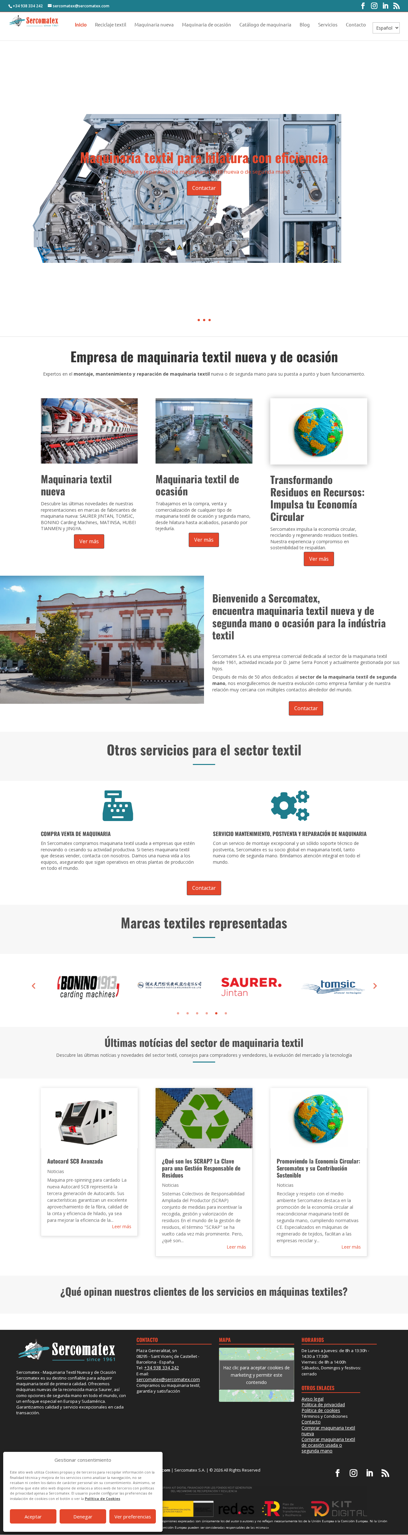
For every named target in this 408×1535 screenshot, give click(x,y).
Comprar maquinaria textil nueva (328, 1431)
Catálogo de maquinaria (265, 24)
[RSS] (396, 6)
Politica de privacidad (323, 1405)
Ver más (89, 541)
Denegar (82, 1516)
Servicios (328, 24)
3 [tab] (197, 1013)
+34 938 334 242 (28, 6)
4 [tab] (207, 1013)
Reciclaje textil (110, 24)
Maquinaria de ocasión (206, 24)
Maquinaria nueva (154, 24)
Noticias (55, 1171)
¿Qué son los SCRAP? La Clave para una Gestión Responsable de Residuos (201, 1168)
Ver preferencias (132, 1516)
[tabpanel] (81, 985)
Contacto (356, 24)
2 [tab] (187, 1013)
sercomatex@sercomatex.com (168, 1379)
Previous (33, 985)
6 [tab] (226, 1013)
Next (374, 985)
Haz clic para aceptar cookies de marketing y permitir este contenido (256, 1374)
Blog (305, 24)
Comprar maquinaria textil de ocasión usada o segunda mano (328, 1445)
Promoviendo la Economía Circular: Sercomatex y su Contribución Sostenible (318, 1168)
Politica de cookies (321, 1410)
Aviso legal (313, 1399)
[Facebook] (363, 6)
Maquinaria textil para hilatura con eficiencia (204, 157)
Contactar (204, 187)
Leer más (121, 1226)
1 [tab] (178, 1013)
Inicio (81, 24)
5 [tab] (216, 1013)
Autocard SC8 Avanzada (75, 1161)
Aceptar (33, 1516)
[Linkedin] (385, 6)
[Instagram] (374, 6)
